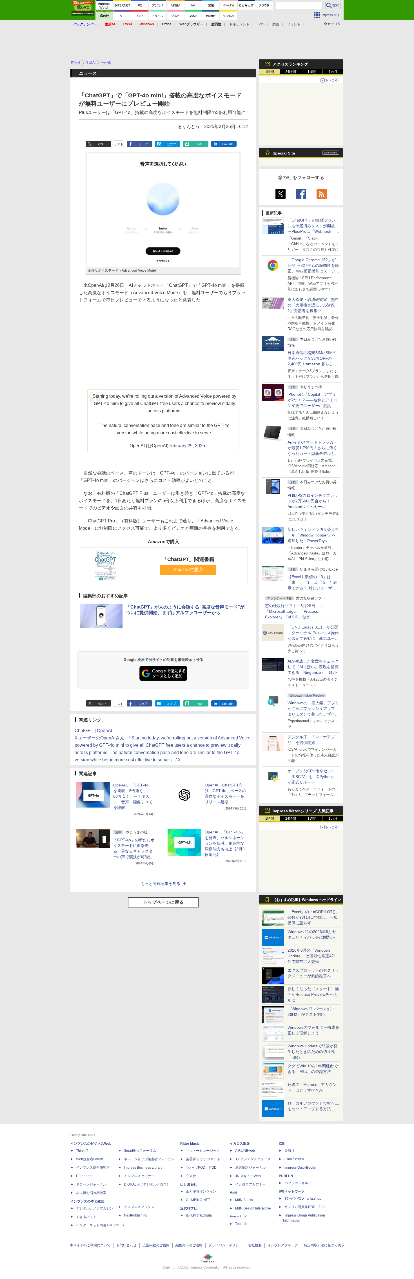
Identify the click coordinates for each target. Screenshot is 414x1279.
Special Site (284, 153)
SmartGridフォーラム (140, 1151)
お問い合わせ (126, 1245)
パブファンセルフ (297, 1183)
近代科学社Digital (199, 1215)
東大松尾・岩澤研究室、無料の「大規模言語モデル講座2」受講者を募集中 (313, 305)
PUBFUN (286, 1176)
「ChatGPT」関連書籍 (188, 559)
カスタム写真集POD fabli (304, 1207)
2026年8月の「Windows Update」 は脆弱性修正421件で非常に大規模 (312, 956)
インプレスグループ (283, 1245)
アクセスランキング (290, 64)
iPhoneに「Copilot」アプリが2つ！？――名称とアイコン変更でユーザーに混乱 (312, 400)
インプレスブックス (139, 1207)
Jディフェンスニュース (253, 1159)
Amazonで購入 (188, 569)
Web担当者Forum (89, 1159)
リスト (118, 144)
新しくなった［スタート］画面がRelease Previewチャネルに (313, 994)
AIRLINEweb (245, 1151)
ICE (281, 1144)
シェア (143, 144)
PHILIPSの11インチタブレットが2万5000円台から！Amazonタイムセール (313, 501)
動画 (275, 24)
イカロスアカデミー (250, 1184)
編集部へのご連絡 (188, 1245)
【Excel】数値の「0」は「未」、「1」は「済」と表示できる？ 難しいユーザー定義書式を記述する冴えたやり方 (313, 588)
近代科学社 (188, 1208)
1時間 (269, 72)
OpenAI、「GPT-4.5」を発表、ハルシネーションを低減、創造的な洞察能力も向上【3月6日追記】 (225, 843)
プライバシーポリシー (225, 1245)
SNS (260, 24)
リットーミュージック (203, 1151)
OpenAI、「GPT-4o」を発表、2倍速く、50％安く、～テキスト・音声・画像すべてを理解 (133, 796)
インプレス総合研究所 (93, 1168)
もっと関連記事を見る (160, 883)
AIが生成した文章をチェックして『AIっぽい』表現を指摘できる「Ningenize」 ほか (313, 667)
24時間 (290, 72)
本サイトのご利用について (90, 1245)
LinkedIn (227, 144)
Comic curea (294, 1159)
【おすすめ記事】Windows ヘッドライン (307, 900)
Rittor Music (190, 1144)
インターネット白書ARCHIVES (100, 1225)
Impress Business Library (143, 1168)
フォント (294, 24)
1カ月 (333, 72)
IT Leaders (84, 1176)
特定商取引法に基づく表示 (324, 1245)
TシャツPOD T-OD (201, 1168)
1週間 (312, 72)
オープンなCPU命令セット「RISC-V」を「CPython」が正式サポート (312, 776)
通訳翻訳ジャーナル (250, 1168)
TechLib (241, 1224)
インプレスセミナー (139, 1176)
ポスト (102, 144)
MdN (233, 1193)
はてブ (171, 144)
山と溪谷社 (188, 1184)
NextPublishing (135, 1215)
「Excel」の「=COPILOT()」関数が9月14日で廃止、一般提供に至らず (313, 917)
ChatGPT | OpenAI (93, 730)
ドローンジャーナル (91, 1184)
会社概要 (255, 1245)
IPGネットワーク (292, 1191)
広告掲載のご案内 (156, 1245)
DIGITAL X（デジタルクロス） (147, 1184)
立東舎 (191, 1176)
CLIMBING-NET (198, 1200)
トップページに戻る (163, 902)
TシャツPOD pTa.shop (302, 1198)
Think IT (82, 1151)
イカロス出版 (240, 1144)
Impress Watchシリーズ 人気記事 (303, 811)
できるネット (86, 1217)
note (199, 144)
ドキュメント (239, 24)
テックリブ (238, 1217)
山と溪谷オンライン (201, 1191)
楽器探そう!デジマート (203, 1159)
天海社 (289, 1151)
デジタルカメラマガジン (94, 1208)
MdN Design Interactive (253, 1208)
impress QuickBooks (300, 1168)
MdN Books (244, 1200)
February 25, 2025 (186, 445)
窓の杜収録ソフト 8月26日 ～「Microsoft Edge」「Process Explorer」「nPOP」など (294, 611)
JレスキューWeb (248, 1176)
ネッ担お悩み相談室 (91, 1193)
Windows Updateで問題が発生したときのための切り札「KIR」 (312, 1051)
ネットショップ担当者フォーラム (149, 1159)
